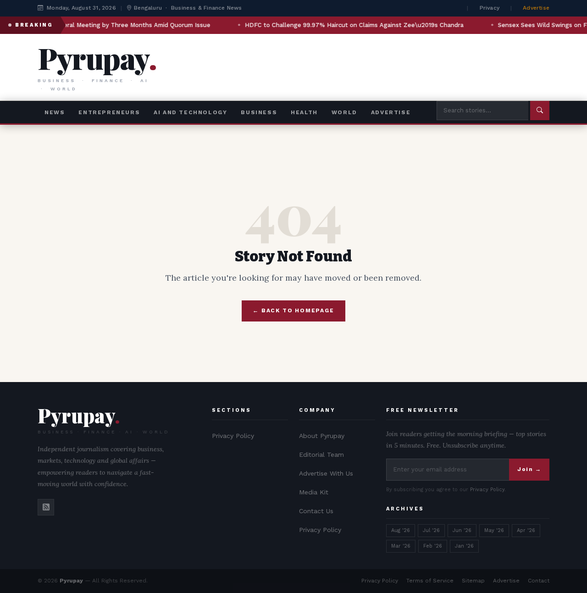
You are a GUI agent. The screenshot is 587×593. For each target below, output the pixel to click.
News (54, 112)
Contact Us (316, 511)
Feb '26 (432, 546)
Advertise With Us (326, 473)
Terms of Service (430, 580)
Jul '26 (431, 530)
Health (304, 112)
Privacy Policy (233, 435)
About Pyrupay (321, 435)
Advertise (536, 8)
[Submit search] (539, 110)
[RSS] (46, 507)
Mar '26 (400, 546)
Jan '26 (464, 546)
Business (259, 112)
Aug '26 (400, 530)
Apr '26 (526, 530)
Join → (529, 469)
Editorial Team (321, 454)
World (344, 112)
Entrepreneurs (109, 112)
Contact (538, 580)
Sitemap (473, 580)
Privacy (489, 8)
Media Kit (313, 492)
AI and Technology (190, 112)
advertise (390, 112)
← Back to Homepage (293, 310)
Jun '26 (462, 530)
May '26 (494, 530)
